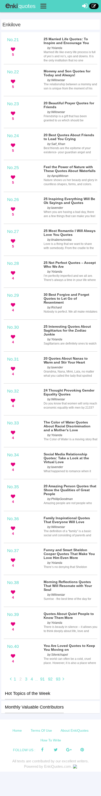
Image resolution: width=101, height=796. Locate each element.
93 (58, 679)
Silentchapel (59, 654)
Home (17, 730)
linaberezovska (61, 239)
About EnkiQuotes (74, 730)
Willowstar (58, 80)
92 (50, 679)
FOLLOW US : (24, 750)
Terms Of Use (41, 730)
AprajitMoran (59, 176)
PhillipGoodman (62, 499)
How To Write (50, 740)
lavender (57, 208)
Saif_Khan (58, 144)
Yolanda (56, 48)
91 (42, 679)
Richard (56, 307)
